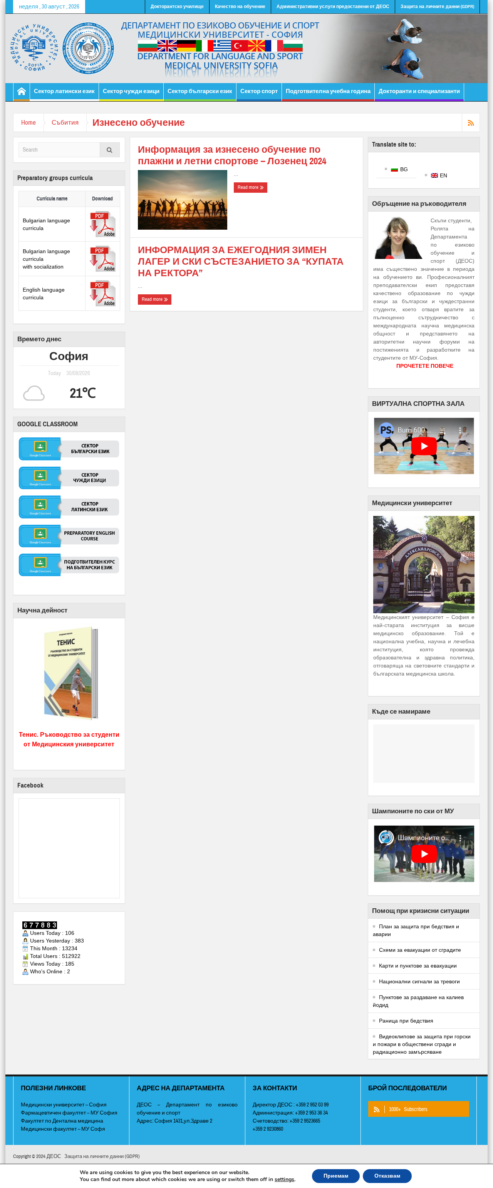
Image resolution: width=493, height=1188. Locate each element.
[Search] (110, 150)
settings (284, 1179)
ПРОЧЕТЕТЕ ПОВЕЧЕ (424, 366)
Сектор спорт (259, 91)
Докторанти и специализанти (419, 91)
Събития (65, 122)
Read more (249, 187)
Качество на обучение (240, 6)
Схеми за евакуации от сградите (420, 950)
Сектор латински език (64, 91)
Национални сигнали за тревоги (419, 981)
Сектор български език (200, 91)
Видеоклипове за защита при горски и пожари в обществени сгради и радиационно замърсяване (422, 1044)
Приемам (336, 1176)
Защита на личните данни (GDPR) (437, 6)
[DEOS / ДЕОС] (246, 48)
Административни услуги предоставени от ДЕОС (333, 6)
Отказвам (387, 1176)
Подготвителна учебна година (328, 91)
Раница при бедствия (406, 1021)
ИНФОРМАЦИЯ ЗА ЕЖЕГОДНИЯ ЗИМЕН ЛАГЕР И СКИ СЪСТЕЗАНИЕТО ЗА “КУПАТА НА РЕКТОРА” (241, 261)
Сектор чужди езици (131, 91)
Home (28, 122)
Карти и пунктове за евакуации (418, 966)
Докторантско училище (177, 6)
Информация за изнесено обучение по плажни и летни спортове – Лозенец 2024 (232, 155)
